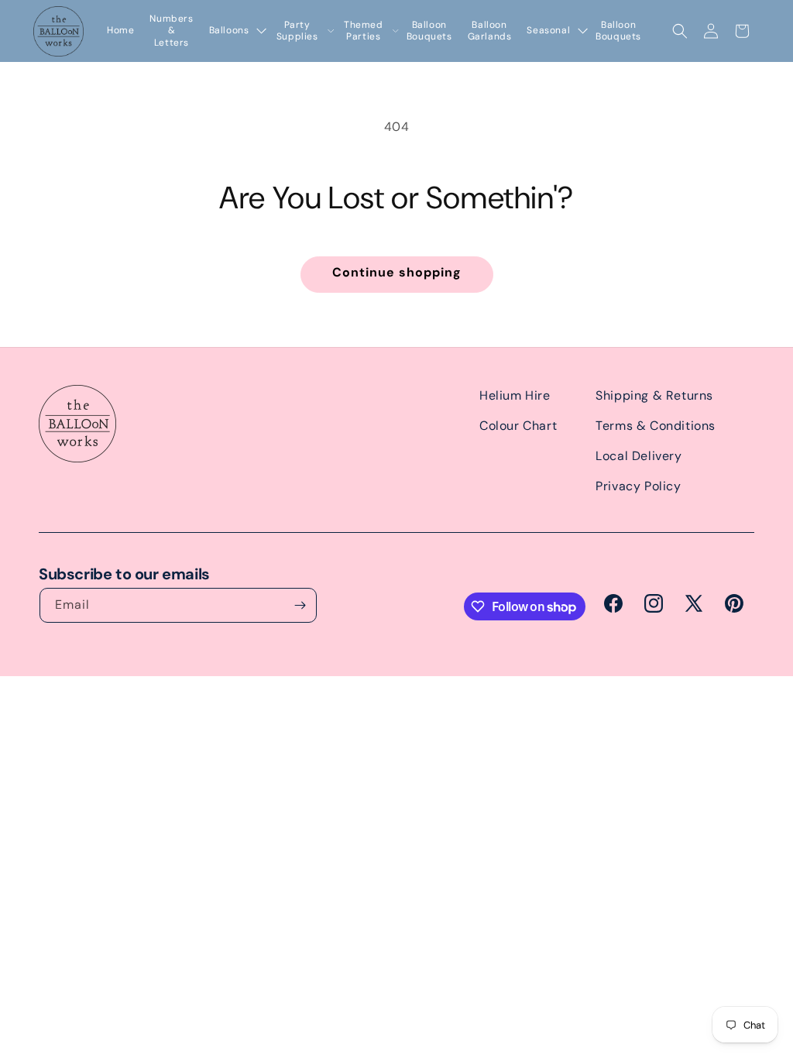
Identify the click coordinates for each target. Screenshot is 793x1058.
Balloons (229, 30)
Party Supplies (297, 31)
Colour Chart (518, 425)
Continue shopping (397, 272)
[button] (679, 30)
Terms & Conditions (656, 425)
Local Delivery (638, 456)
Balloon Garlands (490, 31)
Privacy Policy (638, 486)
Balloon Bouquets (429, 31)
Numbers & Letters (171, 31)
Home (120, 30)
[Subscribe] (300, 605)
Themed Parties (363, 31)
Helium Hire (515, 395)
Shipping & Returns (654, 395)
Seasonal (548, 30)
